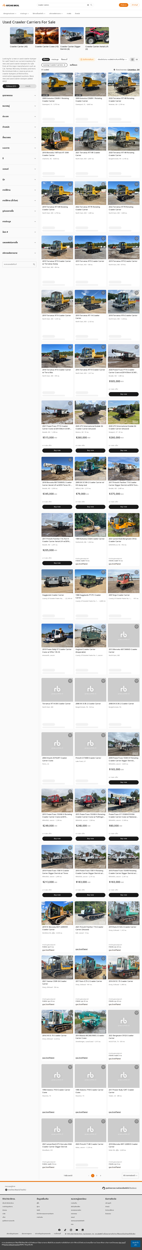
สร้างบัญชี (135, 5)
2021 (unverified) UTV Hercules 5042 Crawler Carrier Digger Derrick (57, 1145)
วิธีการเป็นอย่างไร (38, 13)
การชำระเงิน (40, 1217)
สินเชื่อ (38, 1210)
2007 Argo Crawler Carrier (119, 595)
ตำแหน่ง (77, 13)
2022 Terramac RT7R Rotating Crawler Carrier (88, 208)
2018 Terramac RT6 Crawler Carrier (123, 315)
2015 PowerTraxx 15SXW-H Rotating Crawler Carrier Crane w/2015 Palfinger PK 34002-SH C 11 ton (57, 817)
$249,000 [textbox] (48, 826)
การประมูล (23, 13)
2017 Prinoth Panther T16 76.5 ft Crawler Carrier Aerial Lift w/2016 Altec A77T (55, 541)
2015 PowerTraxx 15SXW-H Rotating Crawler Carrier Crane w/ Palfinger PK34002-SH (90, 817)
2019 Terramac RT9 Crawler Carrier (90, 261)
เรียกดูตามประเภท (8, 13)
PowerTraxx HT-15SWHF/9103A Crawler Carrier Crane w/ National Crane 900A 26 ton (122, 817)
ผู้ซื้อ (38, 1203)
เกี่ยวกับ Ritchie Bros (8, 1203)
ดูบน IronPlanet (82, 564)
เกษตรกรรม (74, 1214)
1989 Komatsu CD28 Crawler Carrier (90, 539)
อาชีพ (3, 1214)
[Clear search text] (88, 5)
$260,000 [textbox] (81, 437)
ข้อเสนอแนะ (108, 1214)
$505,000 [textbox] (114, 381)
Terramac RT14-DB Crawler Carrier (56, 703)
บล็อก (3, 1217)
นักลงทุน (4, 1210)
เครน (72, 1224)
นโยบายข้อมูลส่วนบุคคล (12, 1234)
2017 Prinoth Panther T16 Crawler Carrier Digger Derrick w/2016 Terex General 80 (123, 485)
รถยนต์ (73, 1217)
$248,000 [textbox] (81, 826)
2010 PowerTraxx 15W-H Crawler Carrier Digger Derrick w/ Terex (55, 872)
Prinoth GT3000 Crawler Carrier (88, 758)
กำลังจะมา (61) (11, 86)
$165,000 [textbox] (114, 769)
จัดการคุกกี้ (122, 1242)
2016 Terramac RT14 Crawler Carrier (90, 370)
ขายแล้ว (27, 86)
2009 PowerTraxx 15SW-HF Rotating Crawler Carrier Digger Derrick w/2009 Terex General (123, 761)
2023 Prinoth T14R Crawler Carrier (89, 1144)
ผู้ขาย (38, 1207)
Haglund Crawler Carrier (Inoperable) (85, 650)
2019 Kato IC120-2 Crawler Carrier (122, 927)
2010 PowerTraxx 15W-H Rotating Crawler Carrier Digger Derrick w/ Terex (89, 873)
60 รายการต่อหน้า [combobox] (129, 1175)
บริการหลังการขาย (55, 13)
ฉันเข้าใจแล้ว (136, 1244)
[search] (34, 264)
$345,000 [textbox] (48, 494)
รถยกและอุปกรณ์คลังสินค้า (77, 1221)
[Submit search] (91, 5)
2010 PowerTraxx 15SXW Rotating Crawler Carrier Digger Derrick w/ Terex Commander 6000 (122, 873)
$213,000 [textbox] (48, 882)
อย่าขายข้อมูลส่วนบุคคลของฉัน (43, 1234)
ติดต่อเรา (133, 1188)
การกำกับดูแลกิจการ (7, 1207)
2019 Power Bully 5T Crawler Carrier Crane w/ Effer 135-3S (57, 650)
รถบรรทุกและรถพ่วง (76, 1210)
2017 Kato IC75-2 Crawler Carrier (89, 981)
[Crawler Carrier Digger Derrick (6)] (72, 52)
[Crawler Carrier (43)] (21, 50)
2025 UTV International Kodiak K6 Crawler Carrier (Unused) (89, 427)
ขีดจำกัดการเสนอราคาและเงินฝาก (45, 1214)
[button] (21, 38)
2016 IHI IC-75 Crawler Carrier (121, 981)
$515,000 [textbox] (48, 437)
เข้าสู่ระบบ (124, 5)
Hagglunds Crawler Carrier (53, 595)
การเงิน (69, 13)
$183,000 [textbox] (81, 882)
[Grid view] (132, 59)
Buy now (123, 394)
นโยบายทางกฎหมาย (27, 1234)
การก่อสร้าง (74, 1203)
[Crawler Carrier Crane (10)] (46, 50)
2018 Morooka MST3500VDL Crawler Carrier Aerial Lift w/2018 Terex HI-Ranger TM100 (57, 485)
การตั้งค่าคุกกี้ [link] (57, 1234)
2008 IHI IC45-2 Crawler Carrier (88, 703)
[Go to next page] (100, 1175)
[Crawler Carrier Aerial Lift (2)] (97, 52)
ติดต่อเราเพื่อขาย (109, 1210)
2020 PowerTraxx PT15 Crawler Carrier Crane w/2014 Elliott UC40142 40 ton (123, 372)
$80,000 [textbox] (114, 826)
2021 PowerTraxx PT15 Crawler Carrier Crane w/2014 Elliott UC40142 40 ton (57, 429)
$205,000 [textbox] (48, 550)
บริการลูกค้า (108, 1203)
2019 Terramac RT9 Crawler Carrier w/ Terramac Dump (56, 262)
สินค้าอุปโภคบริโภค (75, 1207)
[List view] (137, 59)
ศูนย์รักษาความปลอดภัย (8, 1221)
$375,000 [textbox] (114, 494)
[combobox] (112, 59)
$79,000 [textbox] (81, 494)
